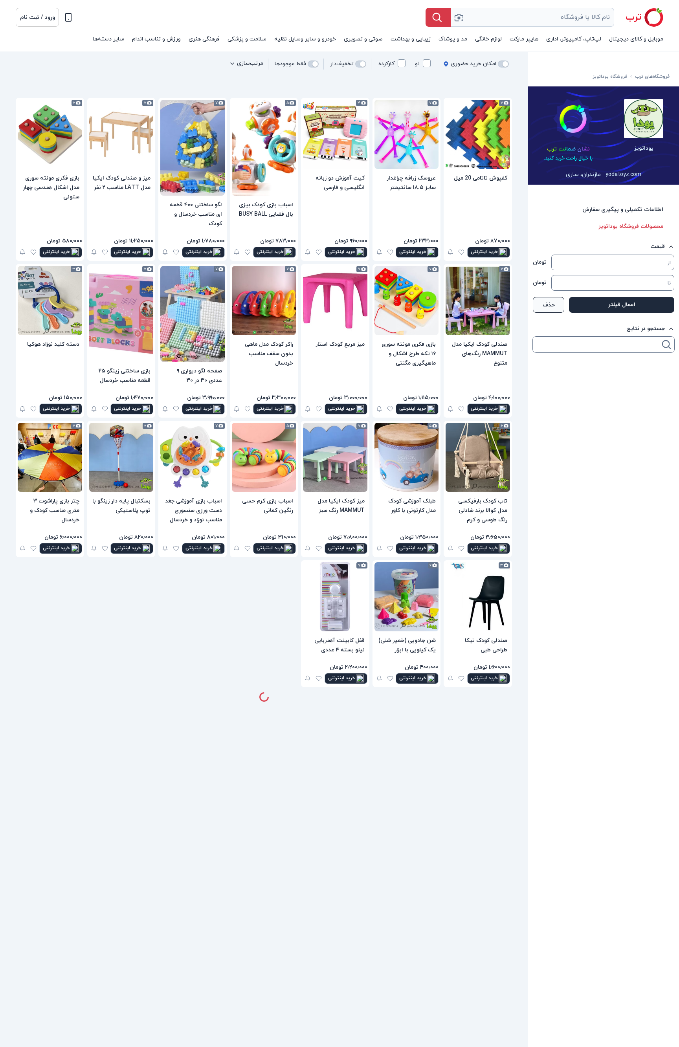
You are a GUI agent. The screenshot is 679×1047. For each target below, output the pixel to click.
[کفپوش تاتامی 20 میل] (478, 134)
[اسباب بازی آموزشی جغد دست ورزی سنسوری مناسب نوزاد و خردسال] (192, 457)
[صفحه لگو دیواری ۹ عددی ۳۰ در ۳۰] (192, 314)
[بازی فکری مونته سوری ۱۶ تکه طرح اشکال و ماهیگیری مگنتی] (406, 300)
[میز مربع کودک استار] (335, 300)
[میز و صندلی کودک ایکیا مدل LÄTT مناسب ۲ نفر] (121, 134)
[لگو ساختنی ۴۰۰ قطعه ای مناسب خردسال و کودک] (192, 148)
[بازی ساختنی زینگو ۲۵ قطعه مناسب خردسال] (121, 314)
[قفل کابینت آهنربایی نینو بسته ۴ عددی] (335, 596)
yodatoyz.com (623, 174)
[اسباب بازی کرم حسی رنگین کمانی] (264, 457)
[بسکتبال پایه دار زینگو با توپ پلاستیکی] (121, 457)
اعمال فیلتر (621, 304)
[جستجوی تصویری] (458, 17)
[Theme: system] (68, 17)
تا (669, 283)
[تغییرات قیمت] (450, 252)
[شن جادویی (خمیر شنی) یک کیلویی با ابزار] (406, 596)
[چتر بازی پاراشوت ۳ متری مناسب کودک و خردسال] (50, 457)
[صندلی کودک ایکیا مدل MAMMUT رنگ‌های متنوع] (478, 300)
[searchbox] (596, 344)
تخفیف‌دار (342, 64)
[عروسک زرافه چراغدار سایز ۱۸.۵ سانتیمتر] (406, 134)
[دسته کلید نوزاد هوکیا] (50, 300)
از (669, 263)
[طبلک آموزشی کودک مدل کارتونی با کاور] (406, 457)
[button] (37, 17)
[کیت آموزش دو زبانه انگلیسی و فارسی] (335, 134)
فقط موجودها (290, 64)
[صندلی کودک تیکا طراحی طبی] (478, 596)
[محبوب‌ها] (461, 252)
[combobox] (532, 17)
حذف (549, 305)
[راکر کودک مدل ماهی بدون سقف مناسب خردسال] (264, 300)
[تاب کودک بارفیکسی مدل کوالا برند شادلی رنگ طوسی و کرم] (478, 457)
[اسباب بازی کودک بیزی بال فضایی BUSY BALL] (264, 148)
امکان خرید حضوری (473, 64)
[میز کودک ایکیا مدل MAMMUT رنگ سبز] (335, 457)
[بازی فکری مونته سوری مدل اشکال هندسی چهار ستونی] (50, 134)
